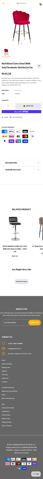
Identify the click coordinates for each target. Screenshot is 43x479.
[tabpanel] (21, 27)
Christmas (5, 375)
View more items (21, 281)
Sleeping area (6, 367)
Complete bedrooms (8, 387)
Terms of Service (7, 426)
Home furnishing (7, 364)
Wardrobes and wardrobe (9, 391)
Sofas (3, 395)
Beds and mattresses (8, 398)
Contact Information (8, 408)
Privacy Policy (6, 415)
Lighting (4, 371)
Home (3, 360)
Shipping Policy (6, 422)
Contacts (4, 382)
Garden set (5, 378)
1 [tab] (21, 43)
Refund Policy (6, 418)
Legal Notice (5, 411)
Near (3, 404)
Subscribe (34, 322)
